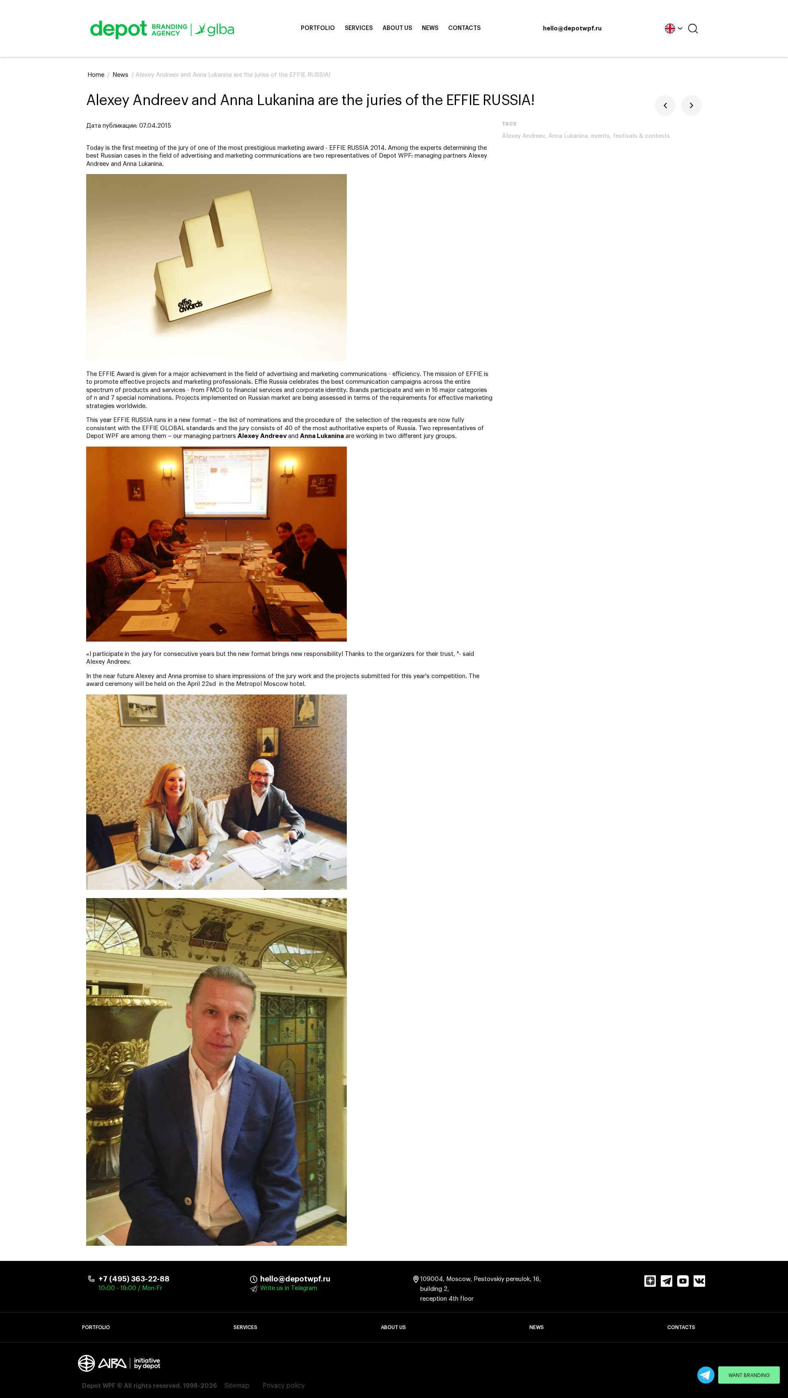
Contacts (464, 28)
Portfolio (318, 28)
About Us (397, 28)
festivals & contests (641, 136)
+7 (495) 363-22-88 (134, 1279)
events (600, 136)
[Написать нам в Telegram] (706, 1375)
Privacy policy (284, 1385)
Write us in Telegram (288, 1288)
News (430, 28)
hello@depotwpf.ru (572, 29)
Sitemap (237, 1385)
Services (359, 28)
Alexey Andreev (523, 136)
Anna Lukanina (568, 136)
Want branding (749, 1375)
